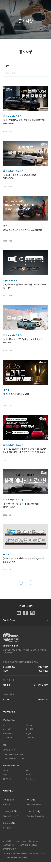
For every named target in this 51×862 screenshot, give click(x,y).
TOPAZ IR (7, 779)
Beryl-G (29, 774)
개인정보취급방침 (25, 606)
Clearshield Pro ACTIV (13, 754)
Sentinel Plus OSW (35, 816)
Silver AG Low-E (10, 816)
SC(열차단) (31, 799)
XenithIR (29, 729)
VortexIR (7, 729)
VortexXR (30, 725)
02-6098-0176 (41, 685)
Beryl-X (6, 774)
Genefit (6, 770)
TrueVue (6, 804)
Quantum (30, 737)
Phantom (30, 779)
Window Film (9, 720)
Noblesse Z (8, 733)
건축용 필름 (8, 791)
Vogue (29, 733)
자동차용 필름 (9, 711)
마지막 (30, 583)
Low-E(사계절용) (10, 811)
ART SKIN (7, 828)
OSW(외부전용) (33, 811)
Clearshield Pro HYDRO (13, 759)
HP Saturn (7, 737)
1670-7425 (43, 667)
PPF (4, 745)
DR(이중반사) (8, 799)
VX (27, 770)
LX (4, 725)
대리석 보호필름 (9, 823)
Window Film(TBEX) (12, 765)
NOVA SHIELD (9, 750)
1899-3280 (43, 671)
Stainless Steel (34, 804)
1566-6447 (42, 700)
